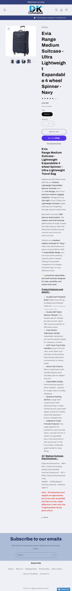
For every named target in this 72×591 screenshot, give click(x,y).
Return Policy (57, 569)
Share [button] (46, 517)
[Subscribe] (53, 555)
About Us (19, 569)
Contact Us (44, 574)
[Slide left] (8, 61)
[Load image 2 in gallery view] (18, 61)
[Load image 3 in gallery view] (23, 61)
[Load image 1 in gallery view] (12, 61)
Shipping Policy (31, 569)
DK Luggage (32, 588)
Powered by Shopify (42, 588)
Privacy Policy (44, 569)
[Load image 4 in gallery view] (29, 61)
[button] (4, 9)
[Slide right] (34, 61)
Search (11, 569)
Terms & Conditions (30, 574)
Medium (47, 114)
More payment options (54, 143)
